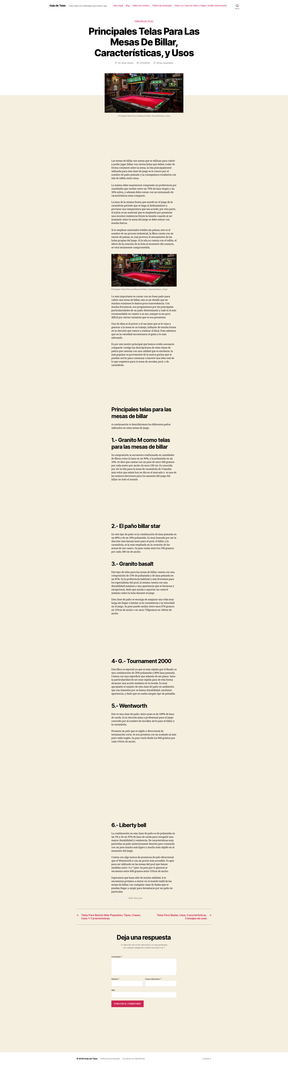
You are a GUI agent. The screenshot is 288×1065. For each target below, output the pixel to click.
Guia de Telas (58, 5)
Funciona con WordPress (133, 1058)
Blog (128, 5)
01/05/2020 (145, 63)
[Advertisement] (144, 142)
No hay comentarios (165, 63)
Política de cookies (141, 5)
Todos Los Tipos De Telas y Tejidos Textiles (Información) (200, 5)
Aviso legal (118, 5)
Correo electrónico (153, 979)
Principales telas (144, 21)
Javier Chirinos (127, 63)
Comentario (116, 957)
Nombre (115, 979)
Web (113, 990)
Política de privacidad (161, 5)
